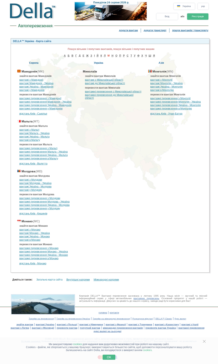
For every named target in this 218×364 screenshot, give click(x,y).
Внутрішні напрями (78, 279)
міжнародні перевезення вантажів (123, 328)
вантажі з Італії (189, 324)
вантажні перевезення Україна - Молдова (44, 205)
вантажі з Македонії (31, 79)
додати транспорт (155, 30)
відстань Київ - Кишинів (33, 213)
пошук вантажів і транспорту (190, 30)
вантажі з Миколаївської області (104, 79)
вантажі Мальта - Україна (34, 133)
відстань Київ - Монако (32, 263)
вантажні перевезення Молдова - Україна (44, 201)
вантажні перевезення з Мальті (38, 148)
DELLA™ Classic (163, 318)
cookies (77, 344)
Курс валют (180, 318)
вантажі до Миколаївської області (105, 83)
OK (109, 357)
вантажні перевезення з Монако (39, 248)
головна (103, 312)
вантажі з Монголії (161, 79)
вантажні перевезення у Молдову (39, 208)
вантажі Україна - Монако (34, 236)
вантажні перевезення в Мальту (38, 158)
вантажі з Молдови (30, 179)
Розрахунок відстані (142, 318)
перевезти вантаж (67, 328)
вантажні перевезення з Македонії (40, 98)
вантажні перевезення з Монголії (170, 98)
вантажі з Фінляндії (43, 328)
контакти (114, 312)
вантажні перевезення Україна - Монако (43, 255)
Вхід (167, 16)
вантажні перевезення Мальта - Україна (43, 151)
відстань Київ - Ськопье (33, 113)
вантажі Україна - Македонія (36, 86)
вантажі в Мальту (29, 140)
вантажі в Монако (29, 239)
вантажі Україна (45, 324)
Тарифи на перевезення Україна (73, 318)
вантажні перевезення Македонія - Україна (45, 101)
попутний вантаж (90, 328)
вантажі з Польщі (67, 324)
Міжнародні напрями (106, 279)
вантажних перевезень (146, 298)
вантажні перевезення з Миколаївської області (113, 91)
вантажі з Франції (116, 324)
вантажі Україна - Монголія (166, 86)
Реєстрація (198, 16)
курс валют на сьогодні (107, 331)
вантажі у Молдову (30, 189)
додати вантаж (128, 30)
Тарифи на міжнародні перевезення (111, 318)
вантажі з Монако (29, 229)
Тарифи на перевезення (41, 318)
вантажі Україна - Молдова (35, 186)
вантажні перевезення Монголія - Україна (175, 101)
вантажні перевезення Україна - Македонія (45, 105)
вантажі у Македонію (31, 90)
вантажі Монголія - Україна (166, 83)
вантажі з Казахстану (167, 324)
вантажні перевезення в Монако (39, 258)
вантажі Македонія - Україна (36, 83)
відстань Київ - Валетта (33, 163)
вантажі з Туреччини (140, 324)
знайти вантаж (24, 324)
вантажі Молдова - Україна (35, 183)
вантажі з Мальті (29, 129)
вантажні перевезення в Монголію (171, 108)
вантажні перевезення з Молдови (39, 198)
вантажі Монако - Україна (34, 233)
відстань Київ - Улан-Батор (166, 113)
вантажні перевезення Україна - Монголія (175, 105)
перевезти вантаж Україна (160, 328)
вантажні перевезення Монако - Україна (43, 251)
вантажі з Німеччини (91, 324)
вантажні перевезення (191, 328)
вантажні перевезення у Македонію (41, 108)
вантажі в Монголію (162, 90)
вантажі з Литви (20, 328)
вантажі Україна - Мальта (34, 136)
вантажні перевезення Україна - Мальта (43, 155)
